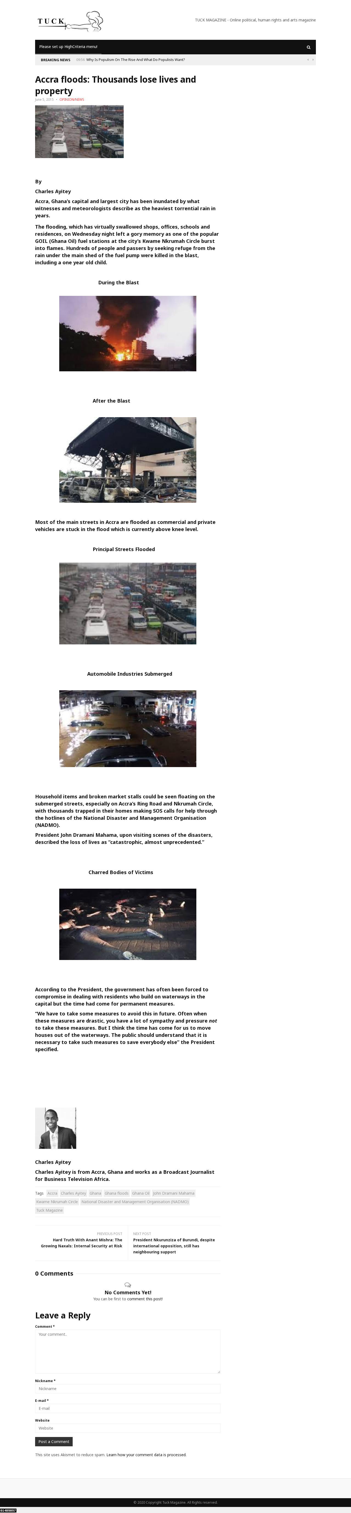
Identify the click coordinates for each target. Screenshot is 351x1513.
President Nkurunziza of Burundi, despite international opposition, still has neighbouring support (174, 1245)
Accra (52, 1193)
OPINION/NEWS (72, 99)
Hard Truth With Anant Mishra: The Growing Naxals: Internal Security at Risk (81, 1242)
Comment (45, 1326)
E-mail (42, 1400)
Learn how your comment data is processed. (146, 1454)
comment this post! (145, 1298)
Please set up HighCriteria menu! (68, 46)
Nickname (45, 1381)
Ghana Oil (140, 1193)
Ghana (95, 1193)
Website (42, 1420)
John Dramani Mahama (173, 1193)
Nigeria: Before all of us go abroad (225, 59)
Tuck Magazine (49, 1210)
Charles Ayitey (53, 191)
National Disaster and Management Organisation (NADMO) (135, 1201)
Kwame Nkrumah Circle (57, 1201)
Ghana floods (117, 1193)
